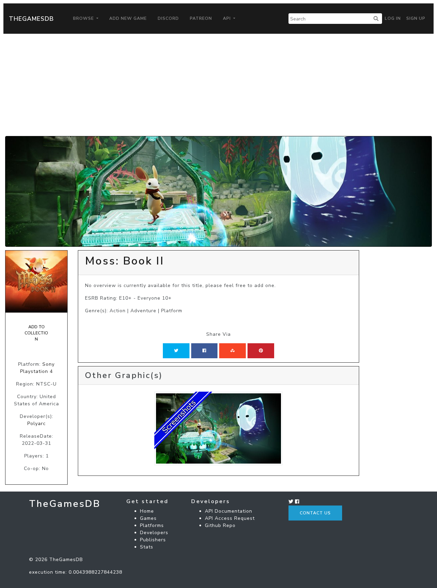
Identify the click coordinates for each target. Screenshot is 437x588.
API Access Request (230, 518)
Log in (393, 18)
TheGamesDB (31, 19)
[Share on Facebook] (204, 350)
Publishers (153, 540)
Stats (146, 547)
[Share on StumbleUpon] (232, 350)
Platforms (152, 525)
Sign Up (415, 18)
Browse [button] (84, 18)
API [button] (227, 18)
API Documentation (228, 511)
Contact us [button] (315, 513)
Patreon (201, 18)
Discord (168, 18)
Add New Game (128, 18)
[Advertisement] (218, 85)
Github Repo (220, 525)
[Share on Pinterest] (261, 350)
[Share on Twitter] (176, 350)
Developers (154, 532)
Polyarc (36, 423)
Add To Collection (36, 333)
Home (147, 511)
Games (148, 518)
